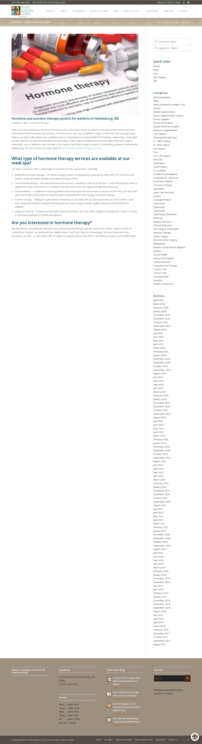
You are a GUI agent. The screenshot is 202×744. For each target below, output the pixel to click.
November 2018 (161, 604)
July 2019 (158, 585)
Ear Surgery (159, 148)
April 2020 (158, 563)
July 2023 (158, 421)
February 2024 (160, 395)
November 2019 (161, 582)
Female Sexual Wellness (165, 174)
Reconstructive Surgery (165, 239)
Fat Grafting (159, 170)
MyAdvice (159, 693)
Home (171, 22)
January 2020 (160, 574)
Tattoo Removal (161, 261)
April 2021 (158, 519)
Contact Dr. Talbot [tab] (168, 48)
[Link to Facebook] (184, 2)
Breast (156, 66)
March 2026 (159, 303)
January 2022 (160, 487)
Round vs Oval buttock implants (169, 247)
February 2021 (160, 527)
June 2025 (158, 336)
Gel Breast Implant (163, 181)
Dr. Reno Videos (161, 144)
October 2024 (160, 366)
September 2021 (162, 501)
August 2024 (159, 373)
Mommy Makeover (162, 225)
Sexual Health (160, 254)
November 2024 (161, 362)
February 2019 (160, 593)
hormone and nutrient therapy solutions (81, 148)
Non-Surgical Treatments (166, 228)
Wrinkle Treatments (163, 283)
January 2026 (160, 311)
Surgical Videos (165, 2)
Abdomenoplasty (162, 97)
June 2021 (158, 512)
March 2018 (159, 626)
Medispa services (162, 221)
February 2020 (160, 571)
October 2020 (160, 541)
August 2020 (159, 549)
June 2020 (158, 556)
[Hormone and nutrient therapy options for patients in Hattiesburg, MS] (75, 74)
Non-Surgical (159, 77)
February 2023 (160, 439)
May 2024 (158, 384)
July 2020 (158, 552)
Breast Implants (161, 119)
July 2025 (158, 333)
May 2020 (158, 560)
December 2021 (161, 490)
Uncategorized (160, 276)
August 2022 (159, 461)
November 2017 (161, 633)
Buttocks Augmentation (165, 130)
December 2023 (161, 402)
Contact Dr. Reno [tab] (167, 41)
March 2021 (159, 523)
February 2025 (160, 351)
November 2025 (161, 318)
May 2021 (158, 516)
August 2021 (159, 505)
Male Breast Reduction (165, 214)
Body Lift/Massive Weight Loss (169, 104)
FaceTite (157, 159)
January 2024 (160, 399)
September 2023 (162, 413)
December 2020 (161, 534)
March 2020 (159, 567)
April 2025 (158, 344)
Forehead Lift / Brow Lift (165, 177)
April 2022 (158, 475)
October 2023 (160, 410)
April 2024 (158, 388)
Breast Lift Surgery (163, 122)
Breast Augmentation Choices (168, 115)
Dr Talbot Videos (162, 141)
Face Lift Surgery (162, 155)
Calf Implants (160, 133)
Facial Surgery (160, 166)
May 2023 (158, 428)
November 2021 (161, 494)
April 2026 (158, 300)
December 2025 (161, 314)
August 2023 (159, 417)
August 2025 (159, 329)
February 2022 (160, 483)
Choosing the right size (165, 137)
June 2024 (158, 380)
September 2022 (162, 457)
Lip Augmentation (162, 199)
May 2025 (158, 340)
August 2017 (159, 644)
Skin (155, 80)
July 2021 (158, 508)
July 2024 (158, 377)
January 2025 (160, 355)
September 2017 (162, 640)
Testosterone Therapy (165, 265)
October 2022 (160, 454)
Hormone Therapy (40, 123)
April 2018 (158, 622)
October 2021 (160, 497)
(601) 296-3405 (69, 684)
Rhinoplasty (159, 243)
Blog (177, 2)
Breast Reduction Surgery (166, 126)
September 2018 (162, 607)
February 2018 (160, 629)
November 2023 (161, 406)
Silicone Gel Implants (163, 258)
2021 (177, 22)
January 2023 (160, 443)
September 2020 (162, 545)
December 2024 (161, 358)
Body (156, 69)
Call (33, 235)
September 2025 (162, 325)
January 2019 (160, 596)
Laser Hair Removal (163, 192)
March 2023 (159, 435)
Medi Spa (158, 218)
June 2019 (158, 589)
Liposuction (159, 203)
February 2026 (160, 307)
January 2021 (160, 530)
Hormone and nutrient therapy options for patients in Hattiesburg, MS (65, 118)
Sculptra (157, 250)
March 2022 (159, 479)
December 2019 (161, 578)
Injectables (159, 188)
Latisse (157, 195)
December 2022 (161, 446)
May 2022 (158, 472)
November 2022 (161, 450)
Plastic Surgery (161, 236)
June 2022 (158, 468)
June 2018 (158, 618)
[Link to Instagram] (188, 2)
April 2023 (158, 431)
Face (155, 73)
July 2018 (158, 615)
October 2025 (160, 322)
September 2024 (162, 369)
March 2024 (159, 391)
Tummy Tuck (159, 269)
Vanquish (157, 280)
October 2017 (160, 636)
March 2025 (159, 347)
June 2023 (158, 424)
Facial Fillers (159, 163)
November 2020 (161, 538)
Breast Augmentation (164, 111)
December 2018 (161, 600)
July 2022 (158, 464)
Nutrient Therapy (162, 232)
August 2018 (159, 611)
